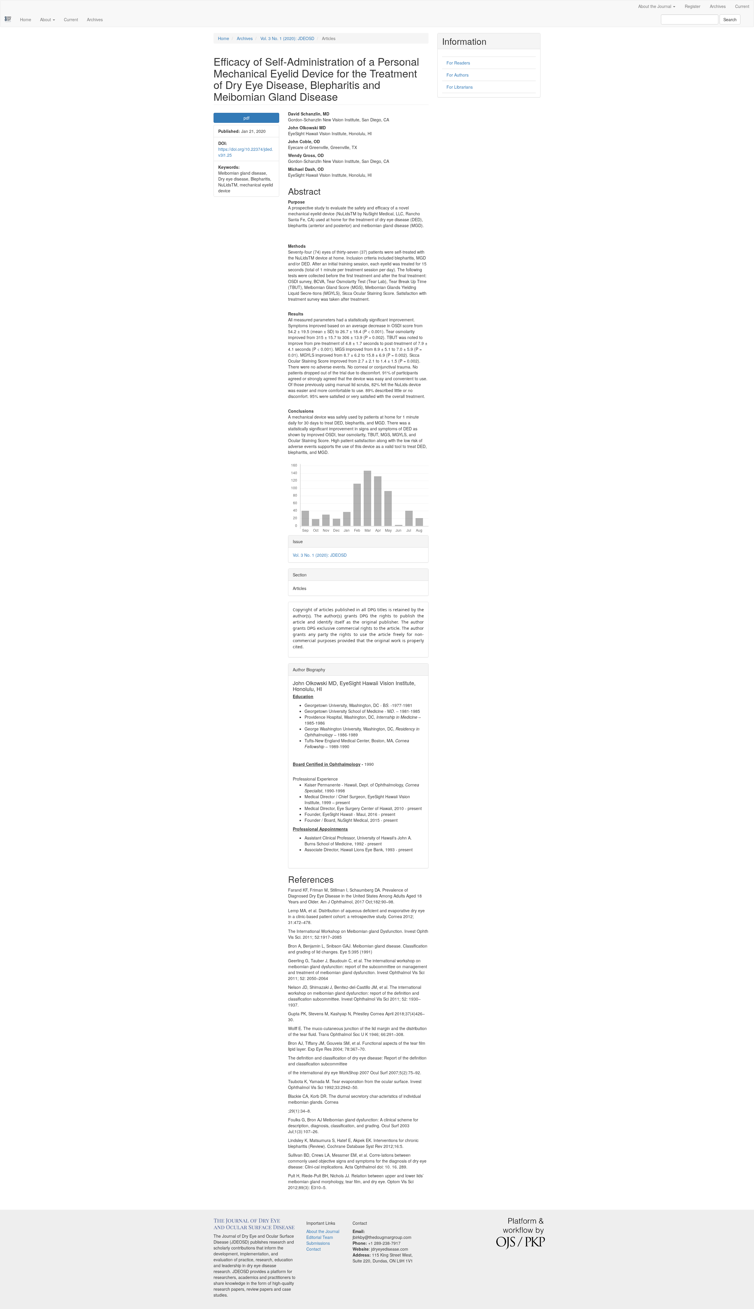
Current (742, 6)
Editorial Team (319, 1237)
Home (25, 19)
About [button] (46, 19)
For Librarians (460, 87)
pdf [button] (246, 118)
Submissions (318, 1243)
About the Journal (322, 1231)
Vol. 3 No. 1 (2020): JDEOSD (287, 38)
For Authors (458, 75)
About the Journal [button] (655, 6)
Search (730, 19)
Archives (718, 6)
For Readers (458, 63)
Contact (313, 1249)
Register (692, 6)
